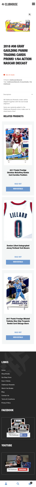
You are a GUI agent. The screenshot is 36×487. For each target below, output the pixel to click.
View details (18, 189)
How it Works (6, 381)
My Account (6, 484)
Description (7, 94)
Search (18, 484)
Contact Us (5, 395)
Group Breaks (24, 82)
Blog (3, 392)
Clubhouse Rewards (16, 80)
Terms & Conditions (8, 399)
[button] (29, 14)
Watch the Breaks (7, 388)
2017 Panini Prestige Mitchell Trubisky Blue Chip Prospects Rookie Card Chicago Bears (18, 321)
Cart (28, 482)
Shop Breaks (6, 374)
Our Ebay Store (6, 377)
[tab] (18, 94)
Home (4, 370)
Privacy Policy (6, 403)
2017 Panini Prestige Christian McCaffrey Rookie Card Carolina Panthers (18, 172)
